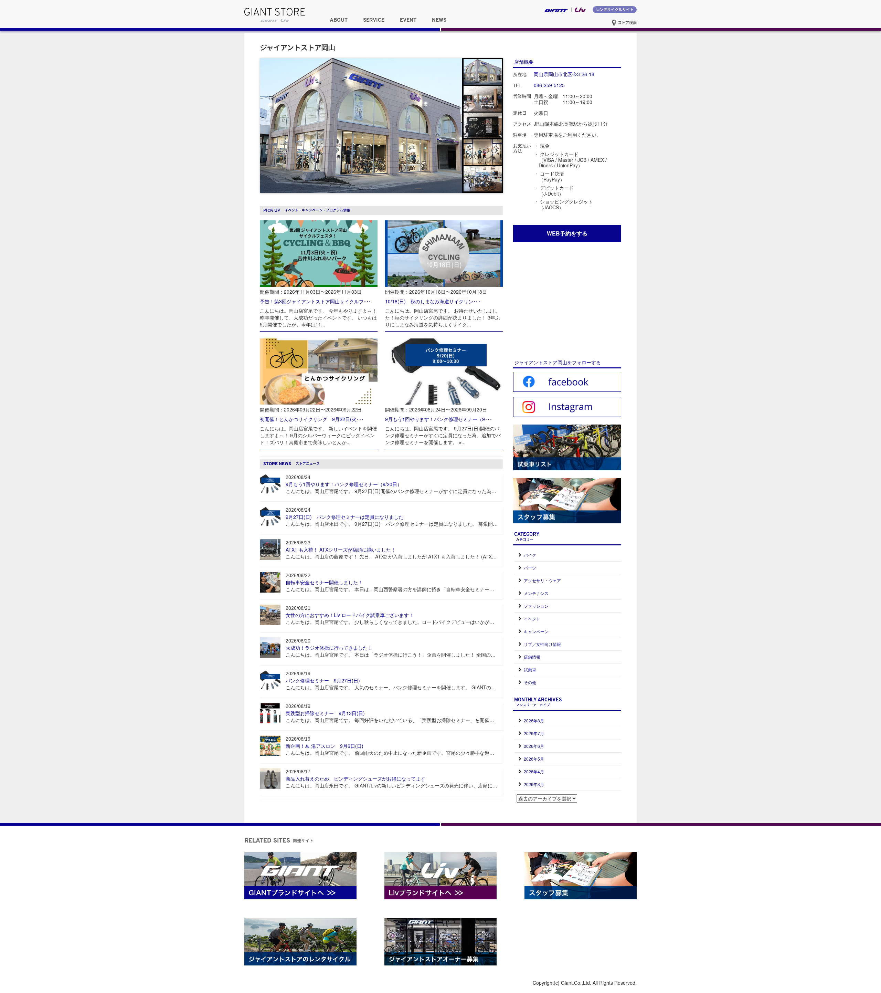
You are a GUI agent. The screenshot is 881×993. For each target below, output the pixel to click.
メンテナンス (536, 593)
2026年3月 (534, 784)
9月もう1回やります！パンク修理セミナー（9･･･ (438, 419)
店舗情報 (532, 657)
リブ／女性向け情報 (542, 644)
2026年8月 (534, 720)
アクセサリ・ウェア (542, 580)
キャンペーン (536, 631)
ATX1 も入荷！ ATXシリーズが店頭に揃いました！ (341, 549)
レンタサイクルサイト (615, 9)
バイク (530, 555)
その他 (530, 682)
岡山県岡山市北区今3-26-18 (564, 74)
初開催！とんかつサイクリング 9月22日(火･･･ (312, 419)
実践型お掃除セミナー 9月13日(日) (325, 713)
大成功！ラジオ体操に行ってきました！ (329, 647)
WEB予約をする (567, 233)
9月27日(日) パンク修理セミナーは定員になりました (344, 516)
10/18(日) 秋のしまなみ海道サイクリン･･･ (432, 301)
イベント (532, 618)
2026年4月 (534, 771)
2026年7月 (534, 733)
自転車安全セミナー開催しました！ (324, 582)
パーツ (530, 568)
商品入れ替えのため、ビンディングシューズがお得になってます (355, 778)
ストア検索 (627, 22)
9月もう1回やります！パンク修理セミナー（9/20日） (344, 484)
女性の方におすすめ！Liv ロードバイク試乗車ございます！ (350, 615)
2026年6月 (534, 746)
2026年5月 (534, 759)
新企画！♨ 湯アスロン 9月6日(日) (324, 745)
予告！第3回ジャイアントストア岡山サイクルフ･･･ (315, 301)
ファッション (536, 606)
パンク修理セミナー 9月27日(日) (323, 680)
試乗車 (530, 669)
